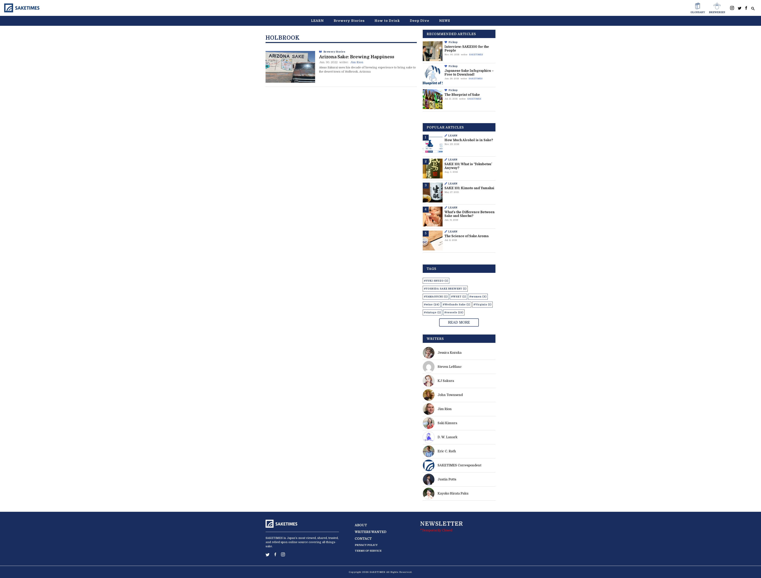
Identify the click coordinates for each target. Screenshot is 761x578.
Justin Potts (447, 479)
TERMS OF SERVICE (368, 550)
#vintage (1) (432, 312)
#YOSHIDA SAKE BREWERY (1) (445, 288)
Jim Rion (356, 62)
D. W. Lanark (447, 437)
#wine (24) (431, 304)
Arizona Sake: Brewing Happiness (356, 56)
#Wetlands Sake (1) (456, 304)
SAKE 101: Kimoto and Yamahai (469, 188)
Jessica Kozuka (450, 353)
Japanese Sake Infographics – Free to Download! (469, 72)
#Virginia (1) (482, 304)
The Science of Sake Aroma (467, 236)
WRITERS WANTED (370, 532)
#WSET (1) (458, 296)
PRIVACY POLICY (366, 544)
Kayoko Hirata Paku (453, 493)
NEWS (444, 21)
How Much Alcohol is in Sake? (469, 140)
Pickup (453, 42)
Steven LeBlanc (450, 367)
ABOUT (361, 525)
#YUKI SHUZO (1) (436, 280)
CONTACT (363, 539)
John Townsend (450, 395)
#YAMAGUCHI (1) (436, 296)
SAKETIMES (476, 54)
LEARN (317, 21)
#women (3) (478, 296)
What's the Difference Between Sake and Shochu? (470, 214)
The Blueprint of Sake (462, 95)
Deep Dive (419, 21)
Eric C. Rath (447, 451)
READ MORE (459, 322)
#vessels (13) (453, 312)
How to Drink (387, 21)
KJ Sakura (446, 381)
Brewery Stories (349, 21)
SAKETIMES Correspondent (459, 465)
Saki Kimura (447, 423)
